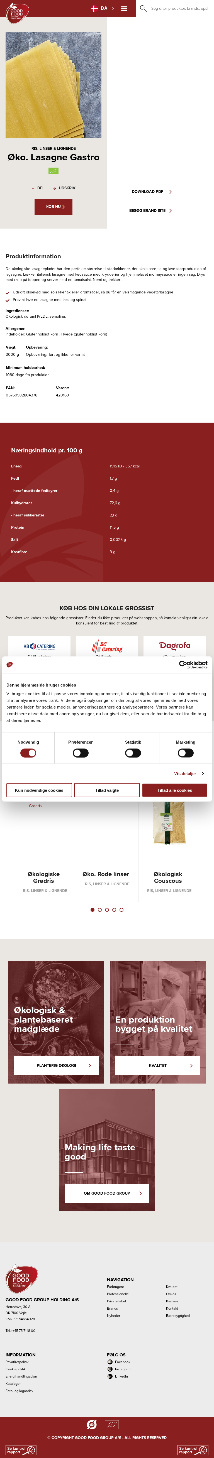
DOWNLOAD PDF (147, 192)
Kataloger (13, 1383)
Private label (116, 1301)
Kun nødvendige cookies (39, 790)
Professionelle (118, 1294)
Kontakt (172, 1308)
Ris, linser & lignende (53, 148)
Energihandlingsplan (21, 1376)
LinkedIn (121, 1376)
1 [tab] (92, 910)
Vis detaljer (185, 773)
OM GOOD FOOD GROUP (107, 1193)
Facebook (122, 1361)
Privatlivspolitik (17, 1361)
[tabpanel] (45, 839)
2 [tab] (100, 910)
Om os (171, 1294)
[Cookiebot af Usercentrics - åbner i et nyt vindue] (183, 664)
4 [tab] (114, 910)
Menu (124, 9)
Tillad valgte (107, 790)
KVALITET (158, 1066)
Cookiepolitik (16, 1369)
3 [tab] (107, 910)
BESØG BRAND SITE (147, 211)
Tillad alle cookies (174, 790)
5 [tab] (121, 910)
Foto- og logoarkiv (19, 1390)
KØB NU (53, 207)
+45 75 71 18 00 (24, 1330)
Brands (112, 1308)
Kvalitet (171, 1286)
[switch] (81, 752)
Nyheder (113, 1315)
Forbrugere (115, 1286)
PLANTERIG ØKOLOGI (56, 1066)
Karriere (172, 1301)
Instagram (122, 1369)
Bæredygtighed (178, 1315)
